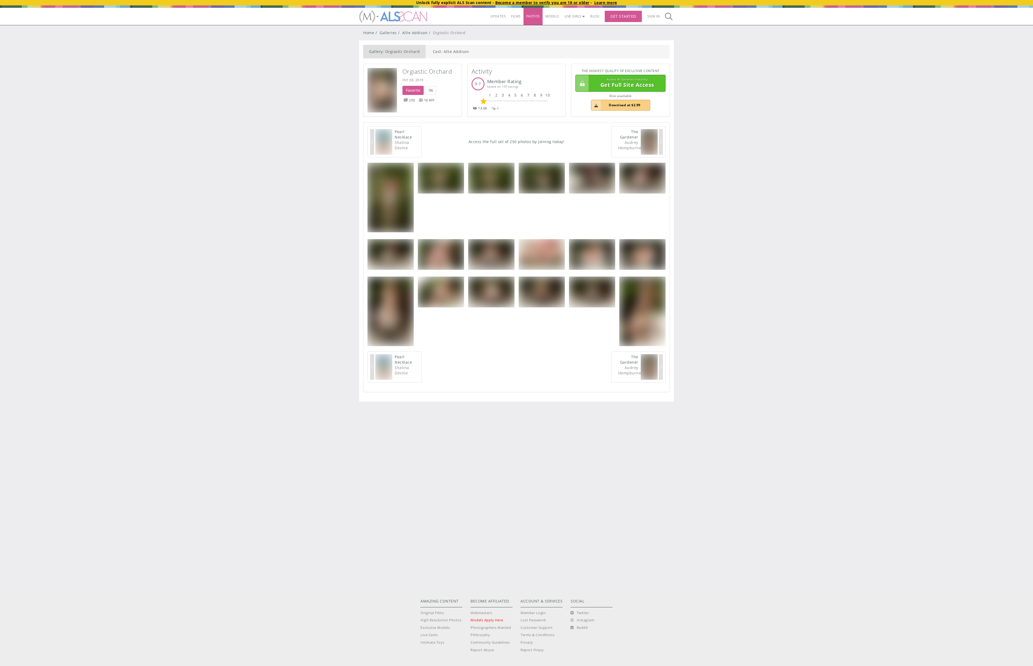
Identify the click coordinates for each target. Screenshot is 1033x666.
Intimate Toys (432, 642)
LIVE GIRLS (573, 16)
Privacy (527, 642)
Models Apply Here (486, 620)
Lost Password (533, 620)
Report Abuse (482, 650)
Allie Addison (415, 32)
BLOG (594, 16)
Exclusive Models (435, 627)
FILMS (516, 16)
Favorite (413, 90)
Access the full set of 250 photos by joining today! (517, 141)
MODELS (552, 16)
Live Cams (429, 635)
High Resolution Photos (440, 620)
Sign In (653, 16)
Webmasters (481, 613)
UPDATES (498, 16)
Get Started (623, 16)
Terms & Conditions (537, 635)
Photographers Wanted (490, 627)
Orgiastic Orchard (427, 71)
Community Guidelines (490, 642)
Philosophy (480, 635)
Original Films (432, 613)
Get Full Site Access (627, 83)
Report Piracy (532, 650)
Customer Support (537, 627)
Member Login (533, 613)
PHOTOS (533, 16)
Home (368, 32)
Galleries (388, 32)
